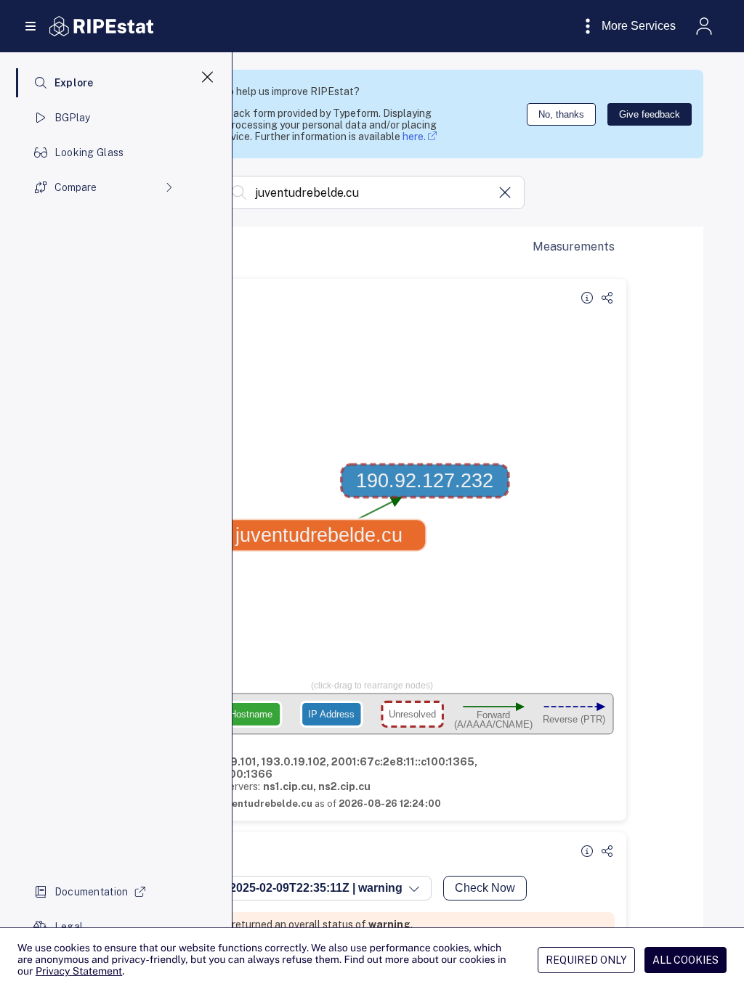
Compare (75, 187)
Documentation (91, 892)
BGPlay (72, 117)
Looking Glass (89, 152)
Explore (74, 83)
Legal (68, 926)
